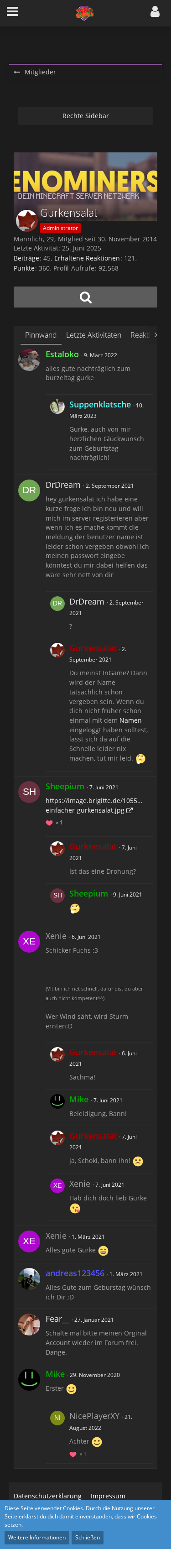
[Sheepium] (29, 792)
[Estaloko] (29, 360)
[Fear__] (29, 1324)
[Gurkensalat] (57, 705)
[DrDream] (29, 490)
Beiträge (26, 258)
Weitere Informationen (37, 1537)
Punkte (24, 268)
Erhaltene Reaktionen (87, 258)
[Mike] (57, 1107)
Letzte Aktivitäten (93, 335)
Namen (130, 720)
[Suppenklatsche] (57, 432)
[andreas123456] (29, 1279)
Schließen (87, 1537)
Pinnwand (41, 335)
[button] (12, 13)
